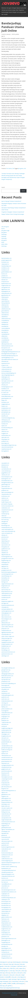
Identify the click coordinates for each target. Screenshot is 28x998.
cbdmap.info (4, 691)
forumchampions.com (6, 476)
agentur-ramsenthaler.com (7, 829)
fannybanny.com (5, 921)
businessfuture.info (6, 687)
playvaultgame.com (6, 948)
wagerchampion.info (6, 819)
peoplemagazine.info (6, 260)
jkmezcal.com (4, 888)
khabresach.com (5, 648)
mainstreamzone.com (6, 759)
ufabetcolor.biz (5, 312)
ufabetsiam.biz (5, 305)
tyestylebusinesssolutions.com (8, 891)
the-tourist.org (4, 519)
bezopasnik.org (5, 580)
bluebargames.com (6, 478)
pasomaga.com (5, 443)
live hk (2, 228)
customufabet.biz (5, 328)
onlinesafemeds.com (6, 293)
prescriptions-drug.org (6, 504)
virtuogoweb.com (5, 287)
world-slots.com (5, 699)
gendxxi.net (4, 835)
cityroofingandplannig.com (7, 375)
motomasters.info (5, 837)
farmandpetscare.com (6, 777)
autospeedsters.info (6, 818)
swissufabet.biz (5, 307)
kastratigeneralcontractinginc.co (9, 353)
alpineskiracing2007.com (7, 624)
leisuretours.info (5, 773)
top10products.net (5, 679)
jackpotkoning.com (6, 925)
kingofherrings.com (6, 560)
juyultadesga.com (5, 379)
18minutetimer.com (6, 755)
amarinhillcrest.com (6, 517)
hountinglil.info (5, 710)
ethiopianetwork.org (6, 767)
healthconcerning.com (6, 749)
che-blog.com (4, 703)
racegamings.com (5, 942)
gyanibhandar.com (5, 295)
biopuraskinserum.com (6, 591)
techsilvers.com (5, 402)
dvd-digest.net (4, 603)
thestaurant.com (5, 895)
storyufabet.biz (5, 330)
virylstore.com (4, 498)
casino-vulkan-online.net (7, 626)
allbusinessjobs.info (6, 677)
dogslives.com (4, 796)
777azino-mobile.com (6, 367)
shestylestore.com (5, 956)
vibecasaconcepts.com (6, 841)
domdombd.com (5, 913)
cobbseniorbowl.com (6, 369)
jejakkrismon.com (5, 548)
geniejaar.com (4, 718)
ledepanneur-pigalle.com (7, 601)
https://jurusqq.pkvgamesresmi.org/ (10, 988)
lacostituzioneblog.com (7, 427)
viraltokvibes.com (5, 508)
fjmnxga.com (4, 582)
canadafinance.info (6, 595)
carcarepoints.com (5, 394)
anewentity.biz (4, 564)
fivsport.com (4, 406)
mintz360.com (4, 724)
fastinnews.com (5, 919)
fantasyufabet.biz (5, 303)
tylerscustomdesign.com (7, 492)
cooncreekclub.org (5, 471)
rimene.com (4, 599)
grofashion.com (5, 936)
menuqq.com (3, 962)
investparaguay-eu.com (7, 386)
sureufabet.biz (4, 326)
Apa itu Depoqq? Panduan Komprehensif (11, 201)
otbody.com (4, 535)
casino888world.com (6, 884)
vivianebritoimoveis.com (7, 510)
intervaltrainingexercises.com (8, 890)
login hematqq (4, 981)
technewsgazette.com (6, 556)
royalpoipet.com (5, 893)
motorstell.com (5, 500)
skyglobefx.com (5, 825)
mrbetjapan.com (5, 562)
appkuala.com (4, 566)
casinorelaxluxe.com (6, 909)
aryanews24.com (5, 363)
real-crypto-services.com (7, 381)
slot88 (4, 983)
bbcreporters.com (5, 347)
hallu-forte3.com (5, 615)
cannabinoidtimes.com (6, 745)
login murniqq (21, 979)
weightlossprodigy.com (7, 728)
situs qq (5, 964)
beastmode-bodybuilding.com (8, 683)
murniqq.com (21, 977)
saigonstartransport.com (7, 584)
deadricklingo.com (5, 823)
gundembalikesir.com (6, 272)
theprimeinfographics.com (7, 874)
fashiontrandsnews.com (7, 346)
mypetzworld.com (5, 383)
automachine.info (5, 816)
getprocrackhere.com (6, 917)
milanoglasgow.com (6, 613)
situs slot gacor (5, 226)
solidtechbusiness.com (6, 858)
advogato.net (4, 521)
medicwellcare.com (6, 849)
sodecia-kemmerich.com (7, 880)
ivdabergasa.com (5, 377)
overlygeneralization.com (7, 765)
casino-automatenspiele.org (8, 531)
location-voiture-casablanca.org (9, 866)
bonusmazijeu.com (6, 901)
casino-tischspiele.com (6, 533)
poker (2, 242)
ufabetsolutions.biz (6, 318)
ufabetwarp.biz (5, 297)
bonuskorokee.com (6, 905)
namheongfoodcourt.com (7, 611)
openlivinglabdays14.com (7, 357)
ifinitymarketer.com (6, 923)
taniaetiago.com (5, 439)
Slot (13, 168)
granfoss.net (4, 621)
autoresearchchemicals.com (8, 652)
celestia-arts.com (5, 474)
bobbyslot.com (5, 720)
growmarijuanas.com (6, 761)
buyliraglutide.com (5, 291)
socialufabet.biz (5, 320)
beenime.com (4, 878)
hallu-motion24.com (6, 617)
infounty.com (4, 384)
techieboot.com (5, 270)
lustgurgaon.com (5, 716)
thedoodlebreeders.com (7, 396)
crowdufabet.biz (5, 340)
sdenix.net (3, 515)
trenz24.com (4, 539)
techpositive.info (5, 782)
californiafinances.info (6, 593)
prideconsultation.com (6, 708)
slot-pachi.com (5, 738)
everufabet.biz (4, 338)
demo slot (6, 968)
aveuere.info (4, 744)
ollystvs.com (4, 792)
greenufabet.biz (5, 311)
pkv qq (10, 962)
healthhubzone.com (6, 277)
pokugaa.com (4, 946)
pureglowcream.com (6, 570)
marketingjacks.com (6, 640)
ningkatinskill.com (5, 404)
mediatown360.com (6, 630)
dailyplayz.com (5, 915)
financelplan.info (5, 685)
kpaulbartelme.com (6, 868)
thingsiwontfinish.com (6, 958)
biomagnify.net (5, 451)
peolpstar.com (4, 490)
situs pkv (7, 966)
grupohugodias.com (6, 398)
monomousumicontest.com (8, 821)
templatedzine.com (6, 408)
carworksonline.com (6, 494)
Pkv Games (9, 168)
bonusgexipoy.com (6, 907)
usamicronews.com (6, 934)
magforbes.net (5, 511)
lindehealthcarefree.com (7, 675)
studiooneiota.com (6, 810)
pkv (24, 966)
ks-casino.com (4, 392)
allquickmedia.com (5, 554)
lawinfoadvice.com (5, 410)
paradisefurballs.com (6, 742)
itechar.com (4, 274)
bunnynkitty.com (5, 578)
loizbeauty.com (5, 543)
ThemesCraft (14, 995)
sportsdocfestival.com (6, 954)
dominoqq (3, 234)
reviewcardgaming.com (7, 860)
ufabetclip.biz (4, 299)
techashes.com (5, 262)
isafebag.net (4, 523)
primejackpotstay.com (6, 944)
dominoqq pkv (17, 962)
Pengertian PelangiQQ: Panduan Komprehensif (12, 212)
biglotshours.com (5, 289)
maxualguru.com (5, 734)
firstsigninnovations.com (7, 482)
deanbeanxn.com (5, 693)
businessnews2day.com (7, 853)
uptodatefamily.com (6, 421)
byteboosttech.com (6, 283)
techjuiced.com (5, 281)
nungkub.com (4, 433)
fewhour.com (4, 753)
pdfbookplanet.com (6, 798)
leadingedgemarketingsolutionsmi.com (10, 351)
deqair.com (4, 400)
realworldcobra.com (6, 814)
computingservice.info (6, 779)
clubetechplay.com (5, 911)
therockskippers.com (6, 619)
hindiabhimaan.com (6, 646)
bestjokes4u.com (5, 714)
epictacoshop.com (5, 589)
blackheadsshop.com (6, 864)
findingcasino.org (5, 812)
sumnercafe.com (5, 414)
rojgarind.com (4, 751)
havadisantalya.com (6, 266)
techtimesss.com (5, 496)
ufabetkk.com (4, 552)
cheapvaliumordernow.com (8, 876)
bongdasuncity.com (6, 736)
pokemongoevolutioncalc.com (8, 938)
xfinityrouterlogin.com (6, 638)
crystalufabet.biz (5, 334)
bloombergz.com (5, 525)
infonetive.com (5, 587)
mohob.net (4, 726)
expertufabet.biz (5, 301)
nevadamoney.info (5, 597)
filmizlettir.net (4, 467)
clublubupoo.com (5, 899)
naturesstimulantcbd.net (7, 447)
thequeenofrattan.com (6, 802)
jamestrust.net (5, 537)
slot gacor (13, 966)
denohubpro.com (5, 804)
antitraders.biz (4, 361)
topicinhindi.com (5, 671)
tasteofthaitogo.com (6, 576)
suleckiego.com (5, 656)
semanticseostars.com (6, 757)
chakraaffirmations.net (6, 712)
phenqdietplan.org (5, 412)
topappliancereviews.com (7, 642)
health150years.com (6, 502)
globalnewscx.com (5, 794)
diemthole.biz (4, 550)
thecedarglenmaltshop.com (8, 668)
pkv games (20, 168)
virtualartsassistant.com (7, 872)
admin (17, 34)
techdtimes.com (5, 268)
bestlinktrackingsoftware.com (8, 897)
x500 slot (12, 968)
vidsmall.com (4, 851)
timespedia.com (5, 547)
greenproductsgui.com (6, 747)
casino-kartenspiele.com (7, 529)
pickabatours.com (5, 681)
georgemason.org (5, 670)
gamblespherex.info (6, 827)
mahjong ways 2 (4, 970)
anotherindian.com (6, 435)
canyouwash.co (5, 264)
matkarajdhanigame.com (7, 695)
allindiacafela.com (5, 622)
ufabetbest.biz (4, 324)
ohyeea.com (4, 429)
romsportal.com (5, 952)
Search (3, 187)
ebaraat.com (4, 279)
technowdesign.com (6, 371)
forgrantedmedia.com (6, 488)
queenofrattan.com (6, 800)
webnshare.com (5, 763)
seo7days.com (5, 568)
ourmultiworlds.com (6, 469)
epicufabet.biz (4, 332)
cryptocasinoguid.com (6, 349)
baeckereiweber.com (6, 258)
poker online (4, 244)
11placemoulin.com (6, 722)
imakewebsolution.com (7, 701)
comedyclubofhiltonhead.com (8, 870)
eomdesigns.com (5, 831)
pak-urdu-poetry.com (6, 786)
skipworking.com (5, 541)
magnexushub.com (6, 285)
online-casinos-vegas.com (7, 636)
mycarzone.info (5, 839)
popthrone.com (5, 697)
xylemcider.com (5, 437)
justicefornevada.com (6, 771)
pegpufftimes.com (5, 473)
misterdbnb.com (5, 886)
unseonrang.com (5, 784)
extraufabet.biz (5, 314)
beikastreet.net (5, 465)
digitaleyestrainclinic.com (7, 632)
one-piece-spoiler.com (6, 808)
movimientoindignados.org (7, 418)
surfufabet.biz (4, 322)
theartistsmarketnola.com (7, 605)
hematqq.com (3, 979)
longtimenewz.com (6, 928)
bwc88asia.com (5, 388)
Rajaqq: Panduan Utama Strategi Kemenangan (12, 214)
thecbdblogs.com (5, 650)
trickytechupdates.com (6, 644)
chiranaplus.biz (5, 607)
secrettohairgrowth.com (7, 574)
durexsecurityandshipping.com (8, 373)
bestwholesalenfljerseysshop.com (9, 355)
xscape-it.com (4, 365)
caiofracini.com (5, 781)
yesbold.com (4, 275)
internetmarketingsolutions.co (8, 790)
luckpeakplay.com (5, 932)
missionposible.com (6, 634)
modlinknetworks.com (6, 927)
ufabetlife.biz (4, 316)
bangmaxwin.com (5, 585)
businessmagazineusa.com (7, 847)
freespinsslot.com (5, 740)
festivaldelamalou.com (6, 480)
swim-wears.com (5, 486)
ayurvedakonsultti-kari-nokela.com (9, 359)
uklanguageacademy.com (7, 673)
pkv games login (5, 230)
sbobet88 (7, 977)
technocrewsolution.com (7, 506)
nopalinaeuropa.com (6, 449)
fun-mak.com (4, 882)
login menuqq (12, 979)
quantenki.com (5, 845)
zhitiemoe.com (5, 431)
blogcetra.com (4, 788)
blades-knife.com (5, 806)
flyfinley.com (4, 707)
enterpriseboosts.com (6, 527)
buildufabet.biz (4, 342)
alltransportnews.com (6, 344)
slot (25, 168)
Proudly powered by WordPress (9, 993)
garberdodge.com (5, 484)
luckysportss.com (5, 930)
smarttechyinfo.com (6, 730)
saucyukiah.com (5, 463)
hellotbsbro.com (5, 775)
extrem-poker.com (5, 390)
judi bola (20, 966)
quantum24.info (5, 843)
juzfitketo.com (4, 441)
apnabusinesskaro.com (7, 654)
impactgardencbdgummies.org (8, 445)
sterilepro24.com (5, 856)
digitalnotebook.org (6, 732)
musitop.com (4, 423)
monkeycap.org (5, 513)
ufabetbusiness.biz (5, 309)
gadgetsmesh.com (5, 769)
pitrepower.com (5, 628)
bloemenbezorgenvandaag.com (9, 572)
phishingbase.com (5, 940)
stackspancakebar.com (7, 609)
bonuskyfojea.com (5, 903)
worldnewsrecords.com (7, 855)
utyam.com (4, 425)
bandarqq (3, 236)
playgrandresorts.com (6, 950)
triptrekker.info (5, 833)
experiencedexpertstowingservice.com (10, 862)
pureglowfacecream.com (7, 558)
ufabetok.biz (4, 336)
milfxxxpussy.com (5, 420)
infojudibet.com (5, 689)
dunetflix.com (4, 416)
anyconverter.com (5, 545)
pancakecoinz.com (5, 705)
